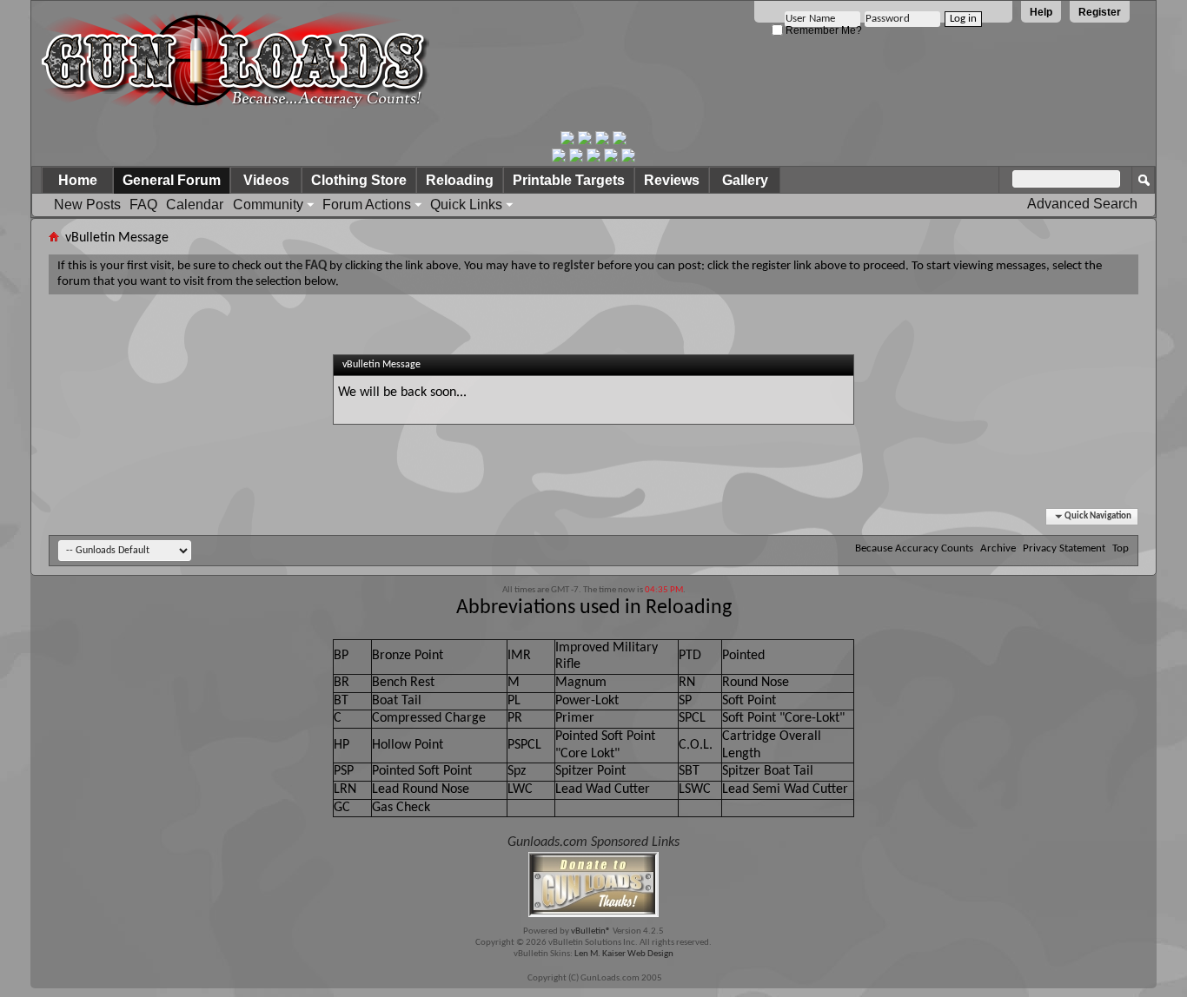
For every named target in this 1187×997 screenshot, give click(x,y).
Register (1099, 12)
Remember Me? (822, 30)
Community (268, 204)
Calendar (194, 204)
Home (77, 180)
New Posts (87, 204)
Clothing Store (359, 180)
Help (1041, 12)
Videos (266, 180)
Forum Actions (366, 204)
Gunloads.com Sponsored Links (593, 842)
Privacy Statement (1064, 548)
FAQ (143, 204)
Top (1120, 548)
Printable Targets (569, 180)
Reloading (460, 180)
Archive (998, 548)
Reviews (672, 180)
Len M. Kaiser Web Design (623, 954)
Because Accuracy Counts (914, 548)
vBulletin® (591, 931)
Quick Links (466, 204)
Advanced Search (1082, 203)
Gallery (745, 180)
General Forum (172, 180)
